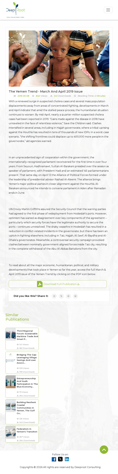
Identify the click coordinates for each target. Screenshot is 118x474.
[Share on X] (61, 296)
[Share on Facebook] (54, 296)
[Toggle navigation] (108, 10)
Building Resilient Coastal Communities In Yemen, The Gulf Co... (26, 408)
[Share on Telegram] (68, 296)
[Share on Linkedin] (75, 296)
